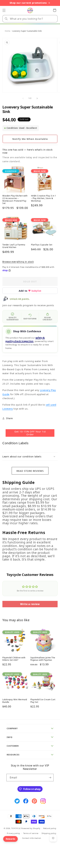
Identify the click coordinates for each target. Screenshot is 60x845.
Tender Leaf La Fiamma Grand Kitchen (13, 245)
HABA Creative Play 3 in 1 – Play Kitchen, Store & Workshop (43, 198)
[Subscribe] (49, 777)
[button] (4, 10)
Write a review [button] (30, 604)
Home (7, 31)
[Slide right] (37, 98)
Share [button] (9, 418)
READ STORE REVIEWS (30, 470)
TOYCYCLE (16, 828)
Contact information (31, 838)
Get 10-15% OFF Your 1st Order (30, 433)
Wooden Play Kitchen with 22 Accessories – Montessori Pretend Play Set (14, 199)
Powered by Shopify (30, 828)
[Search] (6, 19)
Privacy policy (13, 833)
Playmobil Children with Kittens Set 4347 (13, 658)
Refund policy (49, 828)
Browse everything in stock (18, 261)
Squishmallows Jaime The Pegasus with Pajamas (42, 658)
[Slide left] (23, 98)
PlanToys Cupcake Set (41, 244)
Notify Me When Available (30, 138)
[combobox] (30, 18)
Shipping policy (49, 833)
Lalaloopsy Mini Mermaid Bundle (14, 700)
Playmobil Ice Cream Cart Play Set (42, 700)
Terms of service (30, 833)
